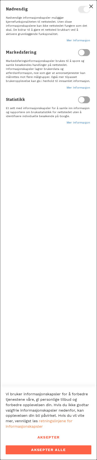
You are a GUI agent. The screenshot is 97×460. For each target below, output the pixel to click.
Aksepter (48, 437)
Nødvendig (84, 9)
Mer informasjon (78, 40)
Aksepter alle (48, 449)
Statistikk (84, 99)
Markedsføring (84, 52)
